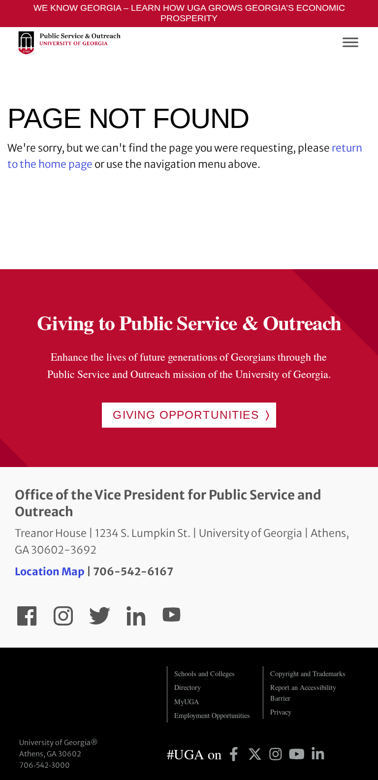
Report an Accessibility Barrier (303, 692)
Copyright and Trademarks (308, 673)
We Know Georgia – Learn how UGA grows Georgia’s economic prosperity (189, 13)
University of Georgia (85, 686)
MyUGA (186, 701)
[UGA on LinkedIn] (318, 754)
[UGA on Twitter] (256, 754)
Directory (187, 687)
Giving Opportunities (185, 414)
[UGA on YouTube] (298, 754)
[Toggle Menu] (350, 42)
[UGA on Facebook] (235, 754)
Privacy (280, 712)
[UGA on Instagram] (277, 754)
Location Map (50, 571)
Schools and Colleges (204, 673)
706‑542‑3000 (44, 765)
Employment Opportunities (212, 715)
